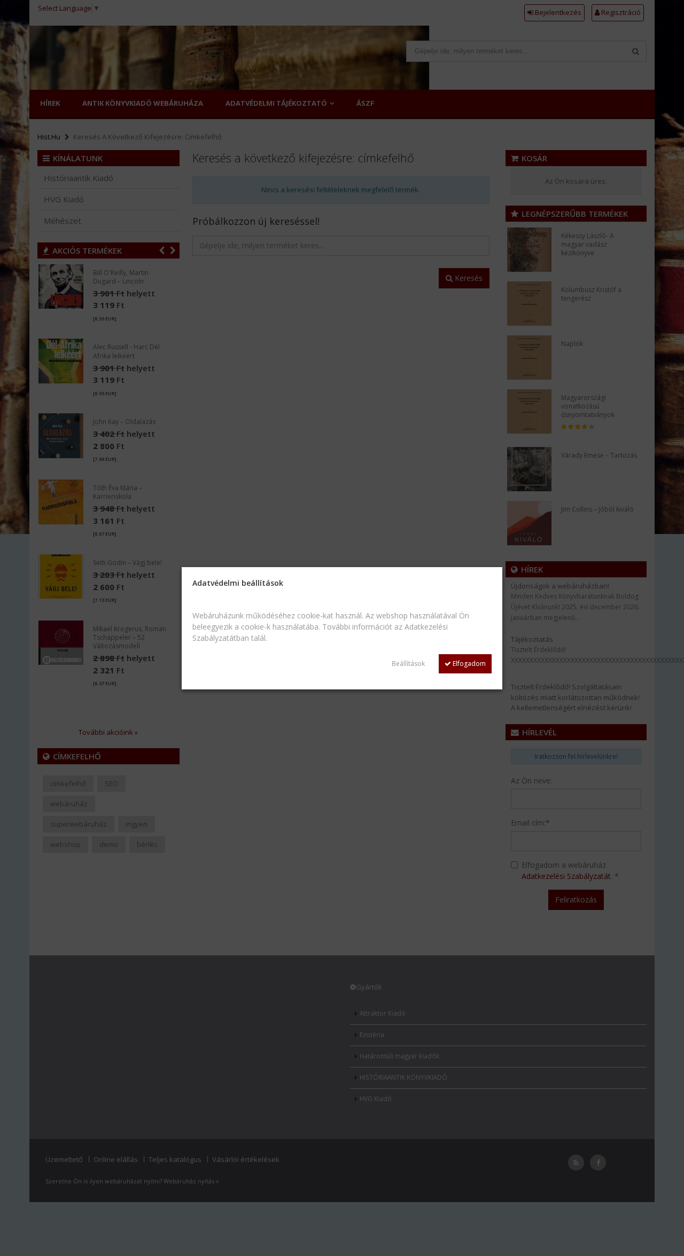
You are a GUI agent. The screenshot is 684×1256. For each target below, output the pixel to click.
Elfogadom (468, 663)
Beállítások (408, 663)
